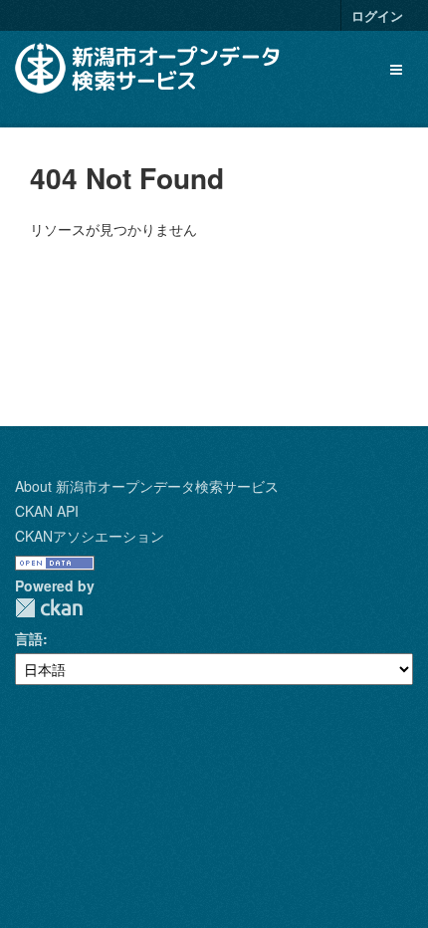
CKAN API (47, 511)
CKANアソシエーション (89, 536)
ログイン (377, 15)
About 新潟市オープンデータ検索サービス (147, 486)
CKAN (49, 607)
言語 (29, 638)
